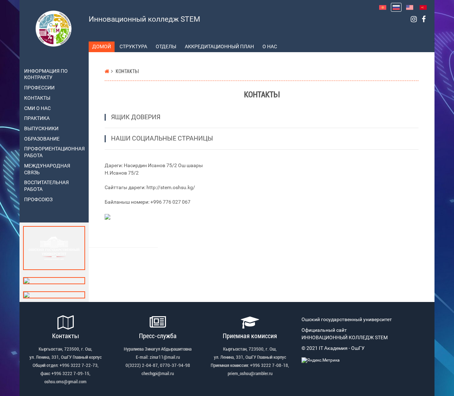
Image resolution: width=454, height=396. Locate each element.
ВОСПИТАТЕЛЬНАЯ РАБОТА (46, 186)
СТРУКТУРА (133, 47)
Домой (101, 47)
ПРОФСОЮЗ (38, 200)
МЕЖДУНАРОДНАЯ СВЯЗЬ (47, 169)
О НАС (269, 47)
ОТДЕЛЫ (166, 47)
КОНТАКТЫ (37, 98)
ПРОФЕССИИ (39, 88)
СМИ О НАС (37, 108)
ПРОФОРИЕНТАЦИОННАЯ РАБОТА (53, 152)
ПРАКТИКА (37, 118)
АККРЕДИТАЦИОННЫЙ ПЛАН (219, 47)
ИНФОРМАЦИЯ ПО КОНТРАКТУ (46, 74)
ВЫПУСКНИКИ (41, 129)
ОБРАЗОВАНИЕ (42, 139)
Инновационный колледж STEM (144, 19)
